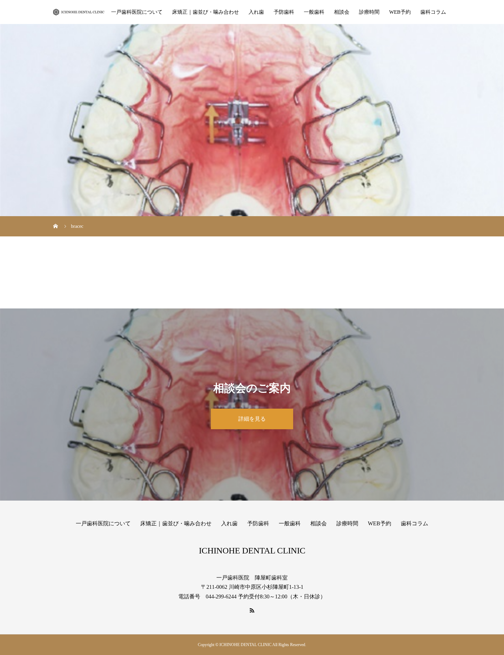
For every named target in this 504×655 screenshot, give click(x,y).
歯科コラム (433, 12)
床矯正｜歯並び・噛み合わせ (205, 12)
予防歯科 (284, 12)
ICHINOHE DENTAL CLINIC (252, 550)
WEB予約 (400, 12)
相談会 (341, 12)
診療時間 (369, 12)
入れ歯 (256, 12)
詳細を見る (252, 419)
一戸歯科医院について (137, 12)
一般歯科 (314, 12)
